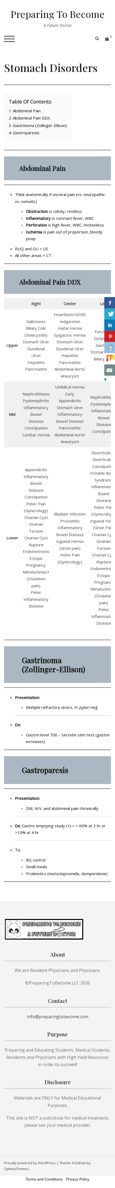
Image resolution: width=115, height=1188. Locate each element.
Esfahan (79, 1162)
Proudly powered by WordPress (30, 1162)
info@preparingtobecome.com (57, 1017)
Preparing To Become (58, 13)
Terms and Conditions (44, 1179)
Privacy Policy (77, 1179)
